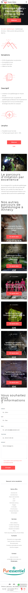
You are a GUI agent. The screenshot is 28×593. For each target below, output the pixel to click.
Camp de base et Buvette (14, 541)
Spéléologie (10, 29)
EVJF (14, 501)
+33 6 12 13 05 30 (14, 557)
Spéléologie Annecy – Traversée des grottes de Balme (14, 345)
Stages (14, 505)
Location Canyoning (14, 524)
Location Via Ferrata (14, 526)
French (5, 0)
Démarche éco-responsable (14, 539)
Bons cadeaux (14, 522)
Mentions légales (14, 547)
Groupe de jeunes (14, 511)
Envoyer (8, 467)
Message (3, 442)
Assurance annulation (14, 528)
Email (2, 426)
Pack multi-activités (14, 497)
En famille (14, 507)
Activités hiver (14, 495)
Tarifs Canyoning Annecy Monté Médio (14, 532)
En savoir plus (14, 236)
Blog (14, 530)
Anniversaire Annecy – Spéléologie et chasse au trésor (14, 228)
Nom (2, 416)
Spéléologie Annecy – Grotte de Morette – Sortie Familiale (14, 258)
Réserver (14, 20)
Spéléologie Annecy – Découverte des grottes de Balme (14, 315)
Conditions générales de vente (14, 545)
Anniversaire (14, 513)
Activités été (14, 493)
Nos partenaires (14, 543)
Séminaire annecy (14, 503)
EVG (14, 499)
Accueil (3, 29)
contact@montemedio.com (14, 559)
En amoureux (14, 509)
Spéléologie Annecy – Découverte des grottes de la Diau (14, 374)
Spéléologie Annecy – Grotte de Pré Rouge (14, 286)
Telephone (3, 434)
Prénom (3, 408)
